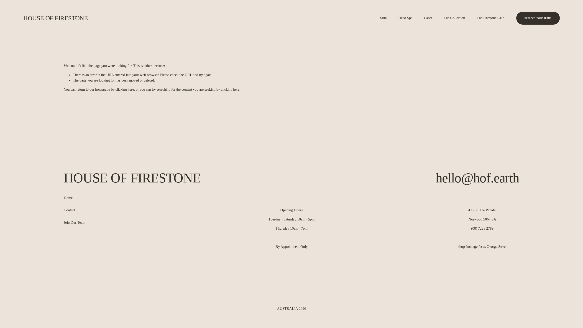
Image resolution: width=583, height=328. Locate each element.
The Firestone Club (490, 18)
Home (68, 198)
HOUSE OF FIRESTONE (55, 18)
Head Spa (405, 18)
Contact (69, 210)
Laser (428, 18)
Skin (383, 18)
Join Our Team (74, 222)
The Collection (454, 18)
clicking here (124, 89)
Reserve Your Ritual (538, 18)
